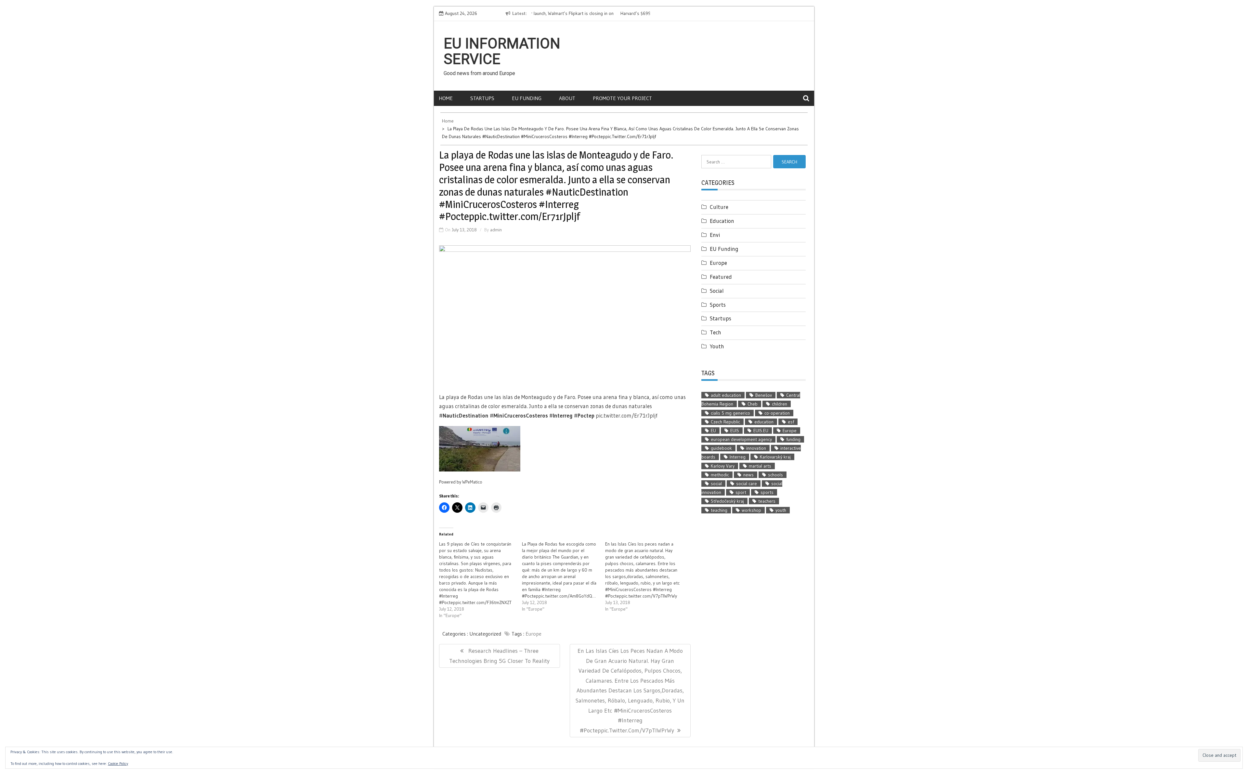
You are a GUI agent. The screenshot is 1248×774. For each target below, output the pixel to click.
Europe (533, 633)
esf (791, 422)
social (716, 483)
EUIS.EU (760, 430)
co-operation (777, 413)
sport (740, 492)
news (748, 475)
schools (775, 475)
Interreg (738, 457)
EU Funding (526, 98)
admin (496, 230)
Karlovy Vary (722, 466)
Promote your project (622, 98)
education (764, 422)
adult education (726, 395)
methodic (720, 475)
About (567, 98)
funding (793, 439)
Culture (719, 206)
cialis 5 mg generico (730, 413)
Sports (718, 304)
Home (446, 98)
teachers (766, 501)
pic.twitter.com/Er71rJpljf (626, 415)
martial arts (760, 466)
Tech (715, 332)
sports (767, 492)
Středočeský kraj (727, 501)
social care (746, 483)
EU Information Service (502, 51)
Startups (482, 98)
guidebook (721, 448)
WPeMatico (472, 482)
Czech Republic (725, 422)
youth (780, 510)
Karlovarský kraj (775, 457)
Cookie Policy (118, 763)
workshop (751, 510)
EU (713, 430)
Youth (717, 346)
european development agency (741, 439)
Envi (715, 234)
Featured (721, 276)
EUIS (734, 430)
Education (722, 220)
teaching (719, 510)
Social (717, 290)
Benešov (763, 395)
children (779, 404)
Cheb (753, 404)
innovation (756, 448)
